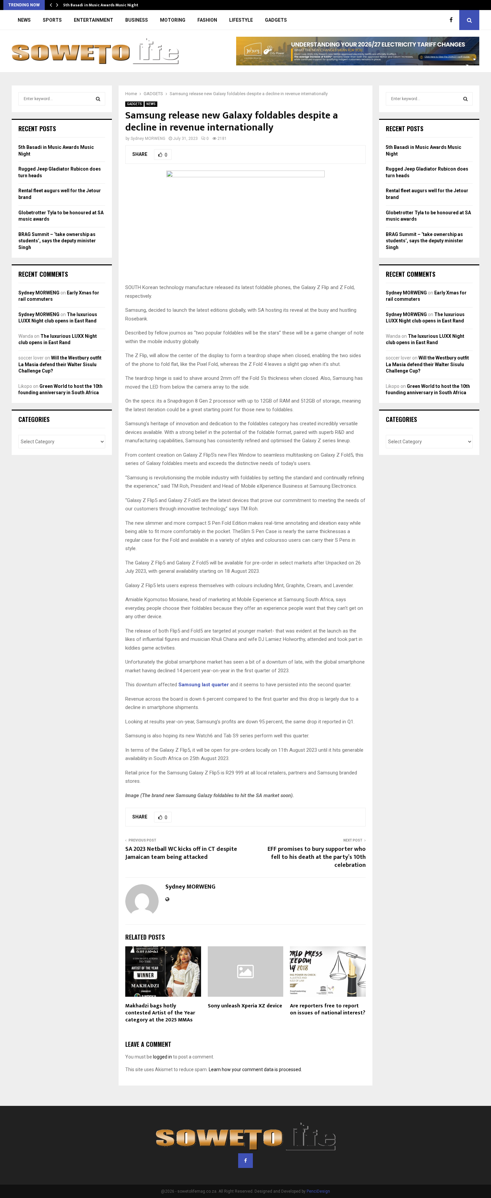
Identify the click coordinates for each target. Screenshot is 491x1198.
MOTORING (172, 20)
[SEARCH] (98, 98)
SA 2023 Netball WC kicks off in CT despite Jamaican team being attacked (181, 853)
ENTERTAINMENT (93, 20)
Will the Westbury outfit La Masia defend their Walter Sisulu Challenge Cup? (60, 364)
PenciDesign (318, 1191)
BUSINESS (136, 20)
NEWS (24, 20)
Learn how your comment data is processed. (255, 1069)
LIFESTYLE (241, 20)
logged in (162, 1056)
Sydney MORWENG (148, 138)
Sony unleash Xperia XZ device (245, 1005)
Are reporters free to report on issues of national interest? (327, 1009)
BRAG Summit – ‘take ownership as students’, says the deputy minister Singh (57, 241)
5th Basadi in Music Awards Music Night (100, 5)
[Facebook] (453, 20)
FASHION (207, 20)
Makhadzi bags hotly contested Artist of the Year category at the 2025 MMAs (160, 1012)
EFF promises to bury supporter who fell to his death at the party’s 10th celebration (317, 857)
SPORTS (52, 20)
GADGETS (276, 20)
